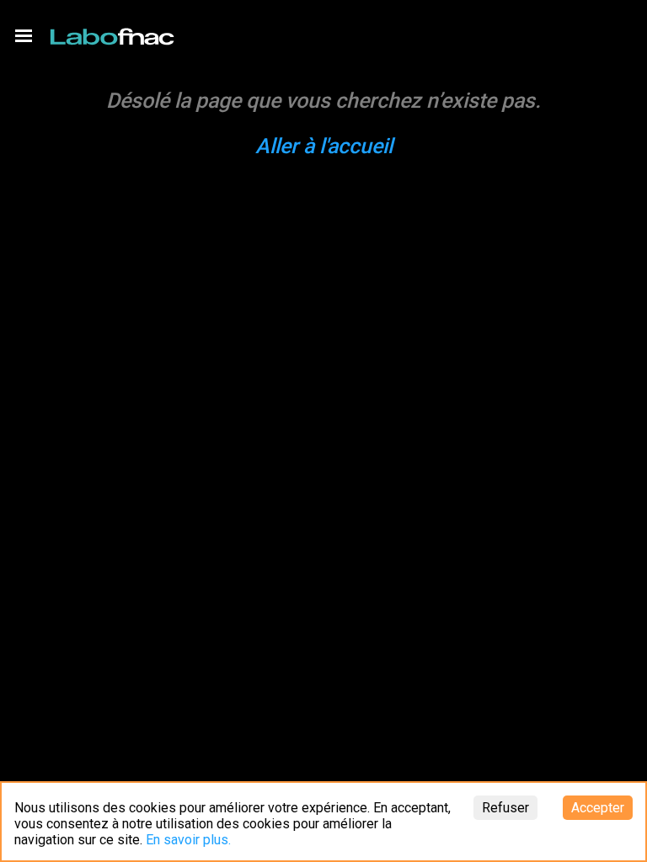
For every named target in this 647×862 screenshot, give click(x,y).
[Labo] (113, 33)
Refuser (505, 808)
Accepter (597, 808)
